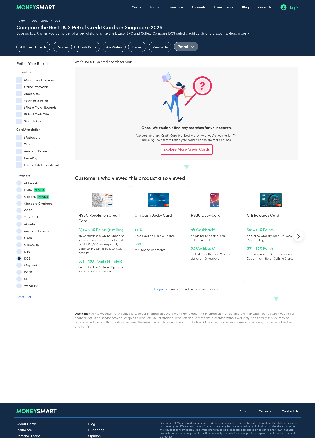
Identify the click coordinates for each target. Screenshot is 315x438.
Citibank (36, 197)
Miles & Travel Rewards (40, 107)
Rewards (264, 7)
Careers (265, 411)
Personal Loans (28, 435)
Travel (137, 47)
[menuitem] (137, 7)
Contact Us (290, 411)
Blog (245, 7)
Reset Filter (23, 297)
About (244, 411)
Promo (62, 47)
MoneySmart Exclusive (39, 80)
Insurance (175, 7)
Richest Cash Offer (37, 114)
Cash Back (87, 47)
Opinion (94, 435)
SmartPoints (32, 121)
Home (20, 20)
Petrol (183, 46)
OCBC (28, 210)
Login (294, 7)
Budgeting (96, 429)
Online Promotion (36, 87)
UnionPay (30, 158)
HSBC (34, 190)
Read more (239, 33)
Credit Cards (39, 20)
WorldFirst (31, 286)
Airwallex (30, 224)
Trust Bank (31, 217)
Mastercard (32, 137)
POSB (28, 272)
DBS (27, 251)
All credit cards (33, 47)
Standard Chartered (38, 203)
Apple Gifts (32, 94)
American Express (36, 151)
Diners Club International (41, 165)
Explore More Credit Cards (187, 149)
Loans (154, 7)
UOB (27, 279)
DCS (57, 20)
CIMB (28, 238)
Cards (136, 7)
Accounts (199, 7)
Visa (27, 144)
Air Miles (114, 47)
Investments (223, 7)
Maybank (31, 265)
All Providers (32, 183)
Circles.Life (31, 245)
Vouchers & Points (36, 100)
